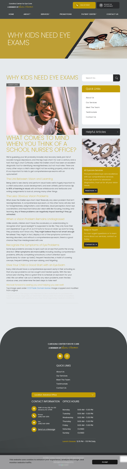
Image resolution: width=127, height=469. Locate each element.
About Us (90, 97)
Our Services (91, 102)
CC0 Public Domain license (39, 288)
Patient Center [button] (88, 14)
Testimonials (91, 112)
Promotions (66, 14)
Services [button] (45, 14)
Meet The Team (93, 107)
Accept (105, 462)
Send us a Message (46, 429)
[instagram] (67, 356)
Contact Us (112, 14)
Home (11, 14)
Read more (89, 190)
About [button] (27, 14)
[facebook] (60, 356)
